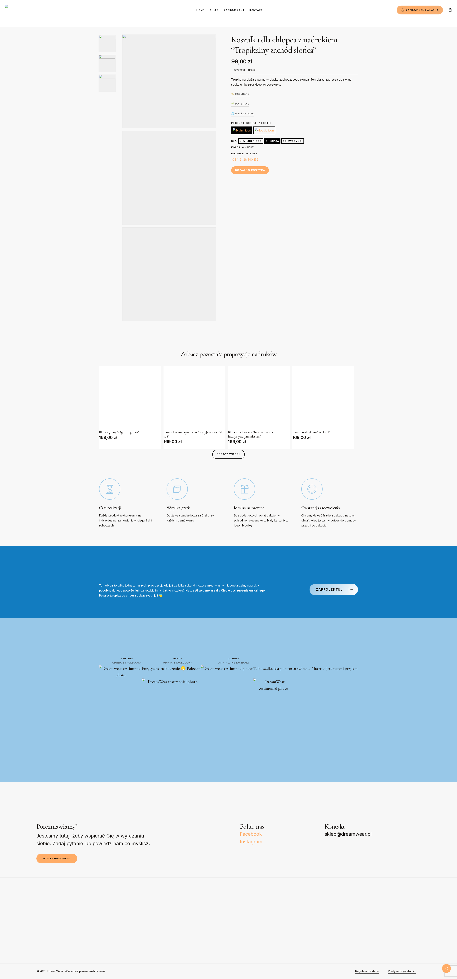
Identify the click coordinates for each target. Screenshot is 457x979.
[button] (228, 454)
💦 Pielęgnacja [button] (242, 113)
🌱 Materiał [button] (240, 103)
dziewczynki (292, 141)
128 (244, 159)
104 (233, 159)
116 (239, 159)
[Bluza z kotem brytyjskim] (194, 397)
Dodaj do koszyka (250, 170)
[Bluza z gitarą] (130, 397)
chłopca (272, 141)
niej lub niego (251, 141)
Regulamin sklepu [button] (367, 971)
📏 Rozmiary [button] (240, 94)
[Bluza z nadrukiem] (259, 397)
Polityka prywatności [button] (402, 971)
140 (250, 159)
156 (256, 159)
